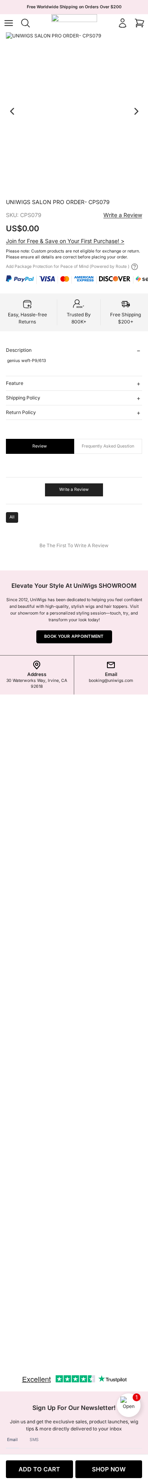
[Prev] (12, 111)
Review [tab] (39, 446)
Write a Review (122, 215)
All (12, 517)
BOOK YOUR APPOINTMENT (74, 636)
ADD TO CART (39, 1469)
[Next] (136, 111)
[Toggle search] (25, 23)
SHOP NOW (109, 1469)
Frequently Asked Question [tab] (108, 446)
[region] (74, 111)
